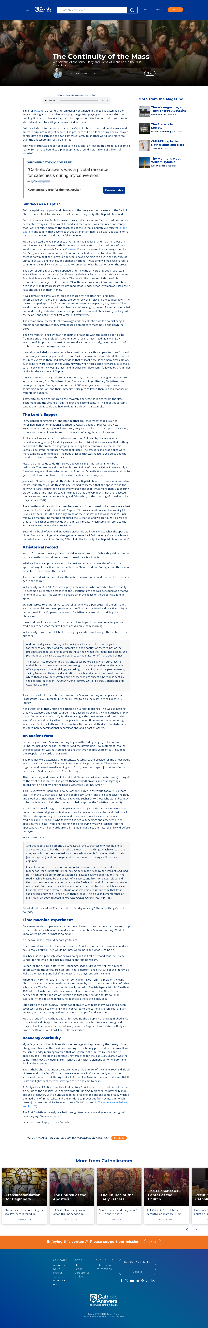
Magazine (59, 49)
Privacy (93, 1316)
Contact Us (101, 1316)
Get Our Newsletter (137, 1262)
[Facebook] (121, 1281)
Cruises (79, 1276)
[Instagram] (137, 1281)
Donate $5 (119, 1138)
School (79, 1269)
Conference (82, 1272)
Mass (37, 110)
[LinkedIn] (153, 1281)
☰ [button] (27, 9)
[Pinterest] (142, 1281)
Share (150, 73)
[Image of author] (57, 73)
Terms (86, 1316)
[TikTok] (147, 1281)
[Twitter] (126, 1281)
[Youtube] (132, 1281)
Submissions (104, 1265)
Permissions (104, 1269)
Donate (175, 9)
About (146, 9)
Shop (159, 9)
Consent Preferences (116, 1316)
